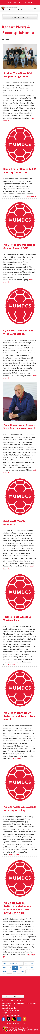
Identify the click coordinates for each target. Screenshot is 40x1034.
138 (4, 967)
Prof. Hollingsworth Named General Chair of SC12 (19, 246)
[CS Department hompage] (20, 1028)
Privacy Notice (20, 1023)
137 (31, 963)
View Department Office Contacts (13, 997)
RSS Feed (24, 1019)
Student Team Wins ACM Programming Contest (17, 74)
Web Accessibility (8, 1023)
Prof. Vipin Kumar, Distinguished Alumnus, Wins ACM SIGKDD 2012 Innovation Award (17, 907)
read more (30, 196)
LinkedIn (19, 1019)
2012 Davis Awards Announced (14, 522)
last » (22, 971)
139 (9, 967)
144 (4, 971)
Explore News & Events (20, 17)
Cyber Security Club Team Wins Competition (18, 332)
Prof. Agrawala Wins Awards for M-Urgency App (19, 808)
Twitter (8, 1019)
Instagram (14, 1019)
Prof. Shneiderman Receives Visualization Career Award (19, 426)
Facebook (3, 1019)
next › (15, 971)
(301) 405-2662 (16, 1015)
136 (26, 963)
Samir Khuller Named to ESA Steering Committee (20, 170)
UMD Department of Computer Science (16, 8)
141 (20, 967)
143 (31, 967)
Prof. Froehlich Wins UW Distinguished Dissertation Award (19, 716)
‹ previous (14, 963)
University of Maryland (20, 2)
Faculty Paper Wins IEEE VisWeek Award (17, 618)
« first (5, 963)
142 (26, 967)
